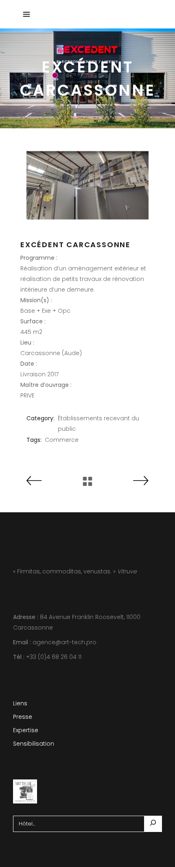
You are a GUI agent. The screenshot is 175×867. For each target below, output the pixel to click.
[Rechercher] (153, 824)
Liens (20, 703)
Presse (22, 717)
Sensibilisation (33, 744)
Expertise (25, 730)
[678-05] (87, 185)
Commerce (62, 440)
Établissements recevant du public (98, 423)
